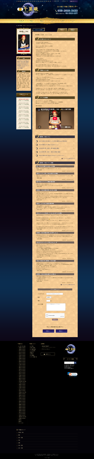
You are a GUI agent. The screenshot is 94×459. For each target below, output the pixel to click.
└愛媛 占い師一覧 (22, 404)
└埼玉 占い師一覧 (22, 363)
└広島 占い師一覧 (22, 398)
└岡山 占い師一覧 (22, 396)
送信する (55, 319)
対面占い (48, 331)
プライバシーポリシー (46, 349)
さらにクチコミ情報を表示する (68, 284)
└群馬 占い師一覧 (22, 361)
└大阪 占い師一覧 (22, 387)
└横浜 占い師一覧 (22, 367)
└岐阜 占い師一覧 (22, 378)
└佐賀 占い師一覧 (22, 409)
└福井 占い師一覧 (22, 373)
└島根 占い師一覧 (22, 395)
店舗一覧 (31, 352)
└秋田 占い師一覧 (22, 353)
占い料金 (31, 346)
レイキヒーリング (20, 66)
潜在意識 (19, 65)
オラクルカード (25, 64)
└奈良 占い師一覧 (22, 390)
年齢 (39, 300)
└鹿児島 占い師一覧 (22, 416)
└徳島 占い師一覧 (22, 401)
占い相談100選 (33, 349)
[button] (72, 374)
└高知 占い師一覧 (22, 406)
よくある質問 (32, 350)
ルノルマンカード (25, 65)
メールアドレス (41, 293)
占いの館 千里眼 (19, 25)
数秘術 (18, 61)
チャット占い (21, 422)
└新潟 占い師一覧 (22, 369)
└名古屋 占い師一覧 (22, 381)
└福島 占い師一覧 (22, 356)
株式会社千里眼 (45, 346)
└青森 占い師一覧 (22, 349)
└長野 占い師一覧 (22, 376)
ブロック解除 (20, 68)
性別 (39, 297)
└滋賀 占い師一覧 (22, 384)
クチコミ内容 (40, 304)
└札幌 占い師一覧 (22, 347)
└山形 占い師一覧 (22, 355)
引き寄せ (19, 64)
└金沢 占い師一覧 (22, 372)
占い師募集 (32, 355)
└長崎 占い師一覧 (22, 410)
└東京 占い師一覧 (22, 366)
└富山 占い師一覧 (22, 370)
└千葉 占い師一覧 (22, 364)
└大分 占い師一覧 (22, 413)
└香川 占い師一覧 (22, 402)
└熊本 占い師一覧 (22, 412)
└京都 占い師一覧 (22, 386)
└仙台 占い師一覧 (22, 352)
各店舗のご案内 (56, 1)
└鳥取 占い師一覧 (22, 393)
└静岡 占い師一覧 (22, 379)
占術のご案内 (32, 347)
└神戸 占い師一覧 (22, 389)
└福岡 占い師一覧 (22, 407)
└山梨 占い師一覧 (22, 375)
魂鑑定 (27, 61)
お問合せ (31, 353)
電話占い (61, 331)
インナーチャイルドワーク (22, 63)
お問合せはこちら (65, 1)
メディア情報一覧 (33, 356)
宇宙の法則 (23, 61)
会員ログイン (74, 1)
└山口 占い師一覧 (22, 399)
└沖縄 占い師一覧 (22, 418)
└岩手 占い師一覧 (22, 350)
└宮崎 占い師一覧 (22, 415)
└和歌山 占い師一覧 (22, 392)
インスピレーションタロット (23, 60)
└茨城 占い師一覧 (22, 358)
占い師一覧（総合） (22, 346)
